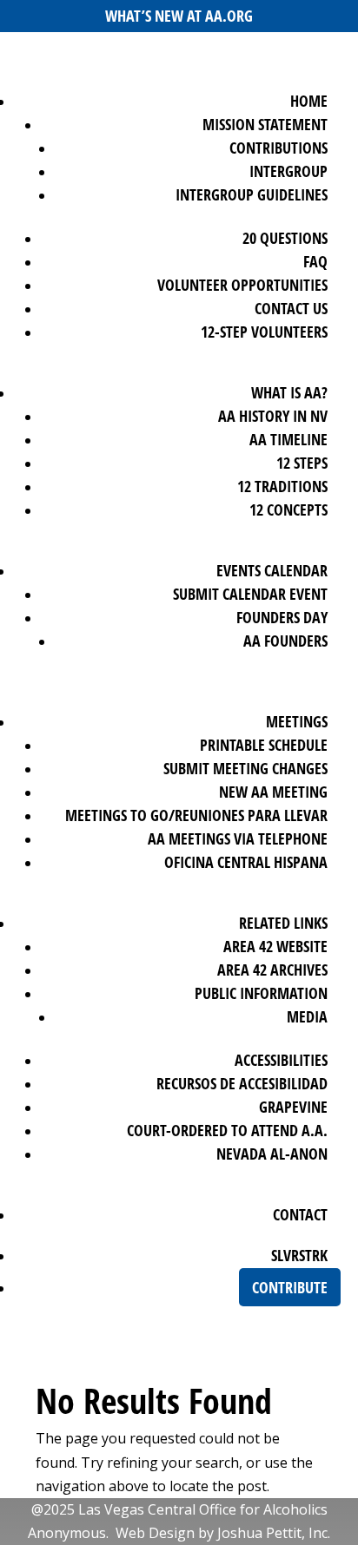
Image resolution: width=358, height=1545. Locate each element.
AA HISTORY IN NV (273, 415)
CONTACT (300, 1214)
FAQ (315, 261)
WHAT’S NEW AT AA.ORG (179, 15)
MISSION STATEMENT (265, 124)
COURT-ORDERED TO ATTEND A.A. (227, 1130)
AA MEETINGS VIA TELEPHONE (238, 838)
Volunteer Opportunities (242, 284)
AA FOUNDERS (285, 640)
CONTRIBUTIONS (278, 147)
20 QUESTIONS (285, 237)
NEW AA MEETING (273, 791)
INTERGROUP (288, 171)
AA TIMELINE (288, 439)
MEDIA (307, 1016)
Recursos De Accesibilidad (242, 1083)
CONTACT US (291, 308)
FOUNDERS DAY (282, 617)
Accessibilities (281, 1059)
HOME (309, 100)
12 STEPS (302, 462)
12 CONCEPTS (288, 509)
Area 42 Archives (272, 969)
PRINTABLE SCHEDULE (264, 744)
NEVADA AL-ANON (272, 1153)
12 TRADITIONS (282, 486)
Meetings (297, 721)
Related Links (283, 922)
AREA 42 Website (275, 946)
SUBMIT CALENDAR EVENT (250, 593)
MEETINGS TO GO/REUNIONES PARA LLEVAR (196, 815)
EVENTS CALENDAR (272, 570)
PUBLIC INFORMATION (261, 993)
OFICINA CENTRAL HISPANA (246, 861)
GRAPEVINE (293, 1106)
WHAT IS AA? (289, 392)
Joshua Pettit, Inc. (273, 1532)
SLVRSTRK (299, 1255)
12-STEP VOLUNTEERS (264, 331)
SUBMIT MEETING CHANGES (245, 768)
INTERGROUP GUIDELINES (252, 194)
